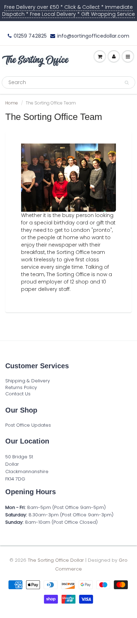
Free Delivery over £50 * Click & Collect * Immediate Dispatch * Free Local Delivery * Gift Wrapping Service (68, 11)
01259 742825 (30, 35)
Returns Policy (21, 387)
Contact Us (18, 393)
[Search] (126, 82)
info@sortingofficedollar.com (93, 35)
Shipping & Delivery (27, 380)
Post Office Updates (28, 425)
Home (11, 103)
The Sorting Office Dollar (56, 560)
